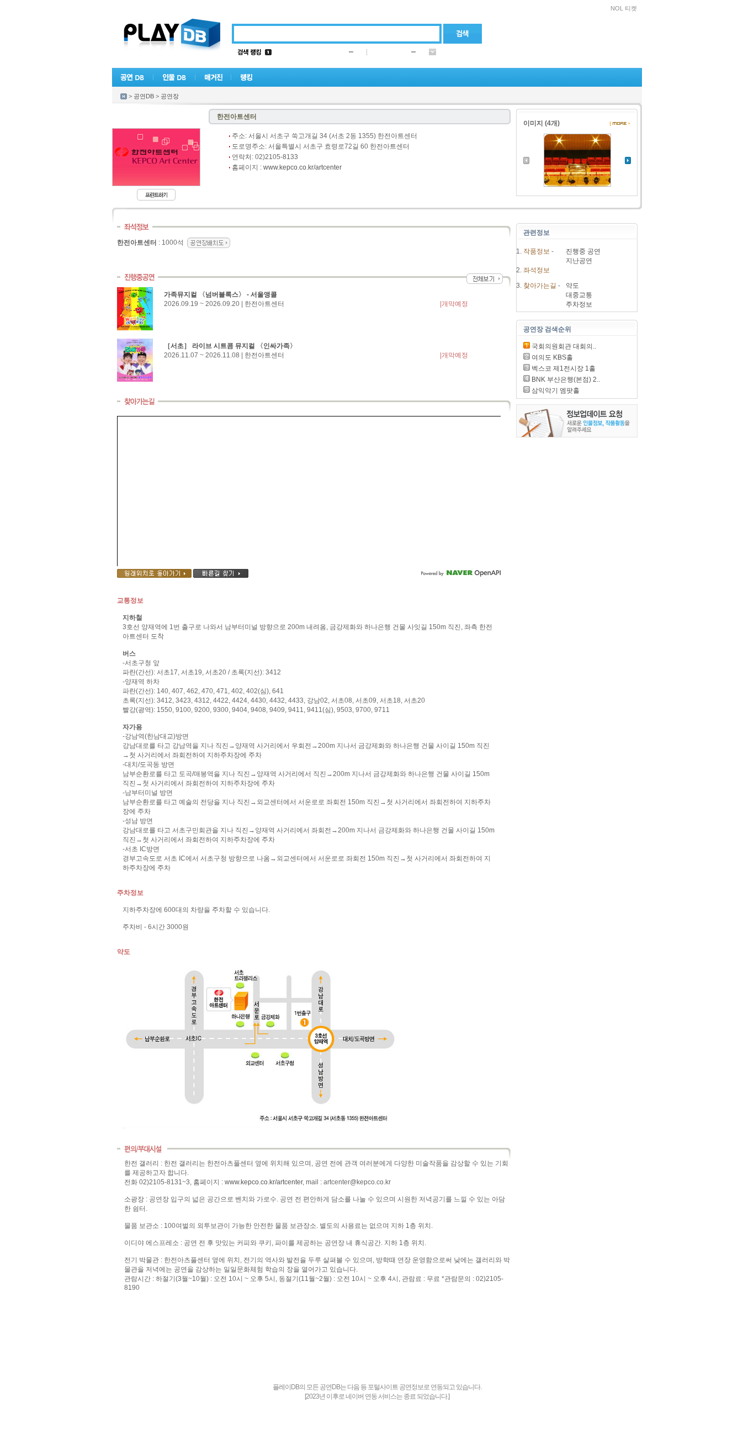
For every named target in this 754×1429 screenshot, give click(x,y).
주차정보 (579, 304)
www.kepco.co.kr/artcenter (302, 167)
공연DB (144, 96)
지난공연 (579, 261)
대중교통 (579, 295)
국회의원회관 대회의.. (563, 346)
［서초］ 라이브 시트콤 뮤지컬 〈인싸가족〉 (230, 346)
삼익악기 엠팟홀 (555, 390)
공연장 (170, 96)
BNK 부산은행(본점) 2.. (565, 379)
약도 (572, 285)
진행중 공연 (583, 251)
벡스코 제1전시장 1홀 (563, 368)
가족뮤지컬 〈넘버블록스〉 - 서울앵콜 (220, 294)
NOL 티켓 (623, 8)
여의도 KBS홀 (551, 357)
